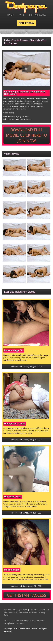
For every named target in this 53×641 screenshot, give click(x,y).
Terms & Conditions (28, 612)
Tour (21, 15)
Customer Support (37, 609)
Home (10, 15)
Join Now (23, 609)
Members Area (37, 15)
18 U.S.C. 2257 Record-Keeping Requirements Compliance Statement (24, 622)
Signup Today (26, 23)
